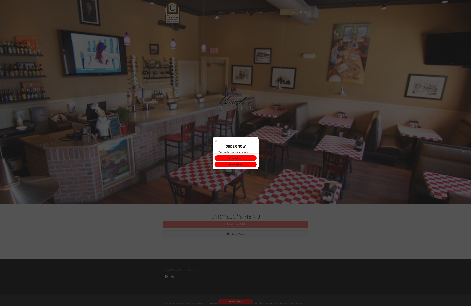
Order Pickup (235, 164)
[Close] (216, 141)
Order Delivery (235, 158)
